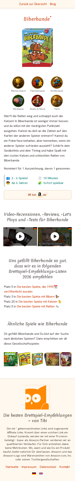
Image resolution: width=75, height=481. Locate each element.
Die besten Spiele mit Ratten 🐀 (38, 306)
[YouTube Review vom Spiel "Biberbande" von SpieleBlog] (55, 236)
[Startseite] (37, 397)
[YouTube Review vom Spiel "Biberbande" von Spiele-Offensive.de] (20, 236)
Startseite (11, 467)
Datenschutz (48, 467)
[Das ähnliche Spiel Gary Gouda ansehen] (24, 359)
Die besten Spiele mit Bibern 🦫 (38, 297)
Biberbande (37, 19)
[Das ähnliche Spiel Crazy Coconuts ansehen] (37, 359)
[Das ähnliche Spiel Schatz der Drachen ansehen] (52, 359)
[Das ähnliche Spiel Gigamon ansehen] (11, 359)
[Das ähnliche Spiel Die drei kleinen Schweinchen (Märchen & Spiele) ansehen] (65, 359)
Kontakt (64, 467)
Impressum (29, 467)
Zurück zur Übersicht (33, 4)
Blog (53, 4)
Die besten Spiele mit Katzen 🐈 (40, 302)
